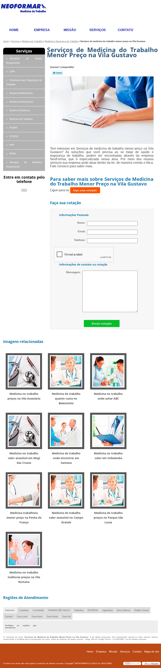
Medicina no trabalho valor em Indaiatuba (108, 455)
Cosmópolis (38, 610)
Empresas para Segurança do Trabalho (24, 82)
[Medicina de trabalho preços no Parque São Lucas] (108, 490)
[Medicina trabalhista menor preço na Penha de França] (24, 490)
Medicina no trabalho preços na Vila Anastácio (23, 396)
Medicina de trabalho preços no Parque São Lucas (108, 517)
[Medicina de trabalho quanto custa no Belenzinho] (66, 371)
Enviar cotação (102, 323)
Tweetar (57, 73)
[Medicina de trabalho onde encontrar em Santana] (66, 430)
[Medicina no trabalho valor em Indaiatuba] (108, 430)
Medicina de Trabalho (21, 119)
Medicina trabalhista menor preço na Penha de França (23, 517)
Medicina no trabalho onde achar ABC (108, 396)
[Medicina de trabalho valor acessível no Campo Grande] (66, 490)
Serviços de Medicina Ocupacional (24, 164)
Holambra (78, 610)
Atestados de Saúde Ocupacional (24, 60)
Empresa (42, 30)
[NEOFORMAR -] (26, 13)
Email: (82, 231)
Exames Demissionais (21, 101)
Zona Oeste (52, 616)
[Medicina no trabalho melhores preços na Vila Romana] (24, 549)
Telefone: (80, 240)
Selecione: (10, 610)
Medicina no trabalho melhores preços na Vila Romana (24, 577)
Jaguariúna (107, 610)
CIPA (12, 71)
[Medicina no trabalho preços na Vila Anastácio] (24, 371)
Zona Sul (66, 616)
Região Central (141, 610)
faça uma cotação (85, 190)
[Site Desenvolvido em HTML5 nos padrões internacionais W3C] (132, 663)
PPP (11, 145)
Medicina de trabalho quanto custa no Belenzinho (66, 398)
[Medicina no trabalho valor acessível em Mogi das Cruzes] (24, 430)
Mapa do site (151, 651)
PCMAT (13, 127)
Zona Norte (37, 616)
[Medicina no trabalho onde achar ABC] (108, 371)
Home (14, 30)
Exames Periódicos (19, 110)
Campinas (24, 610)
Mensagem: (74, 272)
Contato (125, 30)
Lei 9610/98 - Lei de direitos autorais (129, 639)
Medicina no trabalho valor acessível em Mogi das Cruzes (24, 458)
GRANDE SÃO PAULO (59, 610)
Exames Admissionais (21, 93)
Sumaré (9, 616)
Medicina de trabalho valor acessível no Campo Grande (66, 517)
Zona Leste (22, 616)
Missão (70, 30)
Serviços (97, 30)
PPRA (12, 153)
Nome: (82, 222)
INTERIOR (93, 610)
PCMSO (13, 136)
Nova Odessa (123, 610)
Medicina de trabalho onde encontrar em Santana (66, 458)
